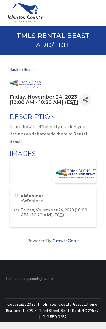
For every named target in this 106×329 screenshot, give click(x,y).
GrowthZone (65, 240)
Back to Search (23, 69)
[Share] (85, 100)
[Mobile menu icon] (97, 13)
